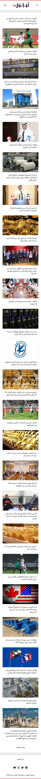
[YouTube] (14, 767)
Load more (20, 747)
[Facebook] (26, 767)
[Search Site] (5, 5)
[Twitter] (22, 767)
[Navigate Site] (37, 5)
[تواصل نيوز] (21, 5)
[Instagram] (18, 767)
